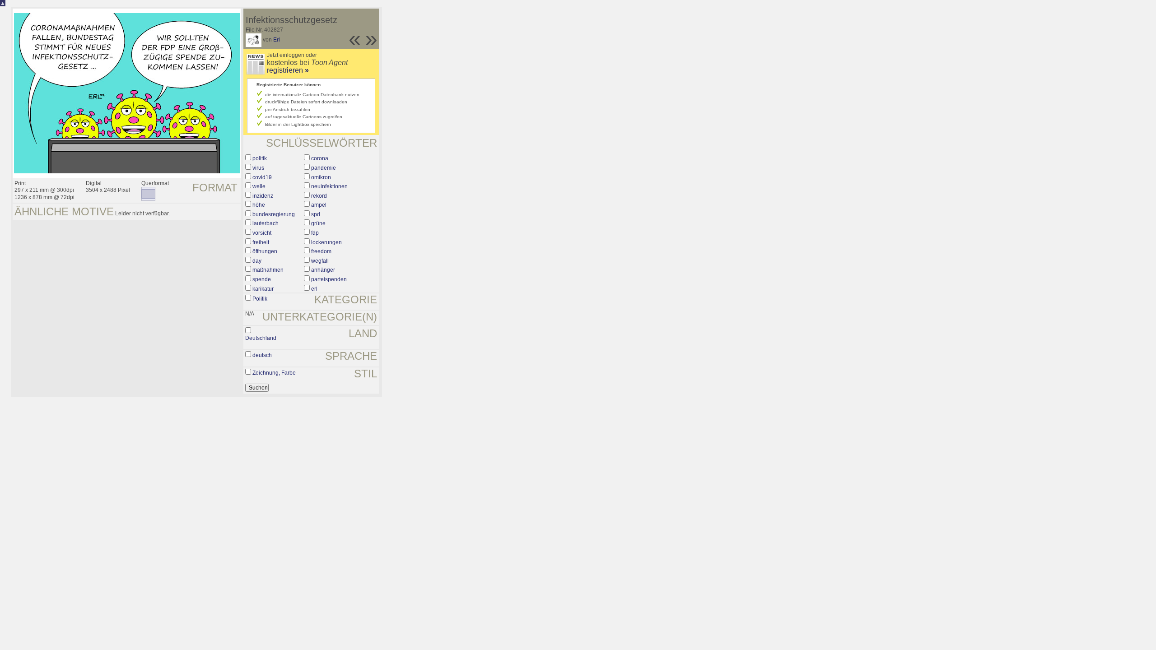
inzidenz (262, 196)
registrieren (288, 70)
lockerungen (326, 242)
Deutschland (260, 338)
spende (261, 279)
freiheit (260, 242)
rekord (319, 196)
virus (258, 168)
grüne (318, 223)
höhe (258, 205)
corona (319, 158)
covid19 (262, 177)
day (256, 261)
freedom (321, 251)
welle (259, 186)
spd (315, 214)
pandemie (323, 168)
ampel (318, 205)
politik (259, 158)
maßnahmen (268, 270)
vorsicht (261, 233)
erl (314, 289)
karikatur (263, 289)
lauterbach (265, 223)
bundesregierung (273, 214)
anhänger (323, 270)
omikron (321, 177)
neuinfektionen (329, 186)
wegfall (320, 261)
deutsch (262, 355)
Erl (276, 40)
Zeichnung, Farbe (274, 373)
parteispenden (329, 279)
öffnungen (264, 251)
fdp (315, 233)
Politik (259, 299)
